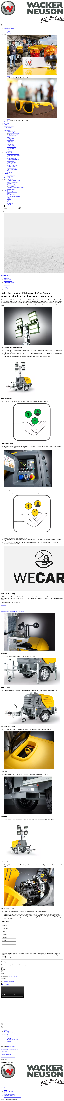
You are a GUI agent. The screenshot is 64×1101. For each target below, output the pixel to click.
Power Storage (12, 148)
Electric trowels (11, 156)
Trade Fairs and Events (14, 196)
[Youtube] (7, 1062)
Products (7, 130)
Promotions (9, 201)
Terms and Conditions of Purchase (12, 1097)
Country (4, 937)
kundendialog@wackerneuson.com (9, 1049)
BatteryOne (10, 170)
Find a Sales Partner (9, 28)
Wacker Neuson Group (9, 1032)
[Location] (1, 1062)
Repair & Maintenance (12, 182)
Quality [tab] (16, 611)
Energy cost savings (12, 169)
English (6, 127)
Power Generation (11, 147)
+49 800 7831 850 (13, 976)
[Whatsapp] (11, 1062)
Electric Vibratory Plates (13, 159)
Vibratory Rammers (13, 134)
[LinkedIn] (8, 1062)
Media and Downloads (9, 282)
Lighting (9, 149)
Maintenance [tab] (21, 611)
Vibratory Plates (12, 135)
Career (5, 124)
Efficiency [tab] (6, 611)
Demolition (11, 145)
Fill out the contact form (8, 981)
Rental (7, 173)
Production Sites (11, 194)
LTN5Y (6, 289)
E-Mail (4, 940)
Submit (4, 956)
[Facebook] (5, 1062)
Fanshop (9, 32)
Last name (5, 928)
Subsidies (9, 172)
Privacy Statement (8, 1091)
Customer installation (6, 1054)
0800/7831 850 (11, 1046)
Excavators (11, 138)
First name (4, 925)
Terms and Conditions (9, 1095)
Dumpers (10, 142)
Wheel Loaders (10, 140)
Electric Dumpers (11, 166)
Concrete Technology (13, 133)
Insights (9, 199)
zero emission (8, 152)
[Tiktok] (10, 1062)
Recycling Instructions (9, 1094)
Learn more (3, 605)
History (9, 193)
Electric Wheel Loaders (12, 163)
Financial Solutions (11, 185)
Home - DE (7, 285)
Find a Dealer (5, 984)
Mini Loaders (10, 144)
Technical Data (7, 279)
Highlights (6, 278)
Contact (6, 121)
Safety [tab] (2, 611)
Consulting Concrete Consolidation (15, 187)
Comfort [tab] (11, 611)
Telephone (4, 943)
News (8, 197)
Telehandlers (10, 141)
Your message (5, 952)
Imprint (5, 1090)
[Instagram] (3, 1062)
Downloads (10, 203)
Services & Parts (9, 179)
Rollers (8, 137)
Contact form (4, 1051)
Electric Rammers (11, 158)
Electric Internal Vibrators (13, 155)
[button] (9, 126)
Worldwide (6, 123)
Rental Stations (10, 176)
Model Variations (8, 281)
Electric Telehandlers (12, 165)
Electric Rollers (10, 161)
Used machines (7, 178)
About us (7, 190)
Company (4, 931)
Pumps (10, 151)
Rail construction (11, 189)
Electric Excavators (11, 162)
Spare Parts (9, 183)
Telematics (11, 186)
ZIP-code (4, 934)
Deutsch (10, 127)
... (4, 286)
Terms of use (7, 1092)
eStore (8, 31)
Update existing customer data (8, 1057)
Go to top (3, 1087)
